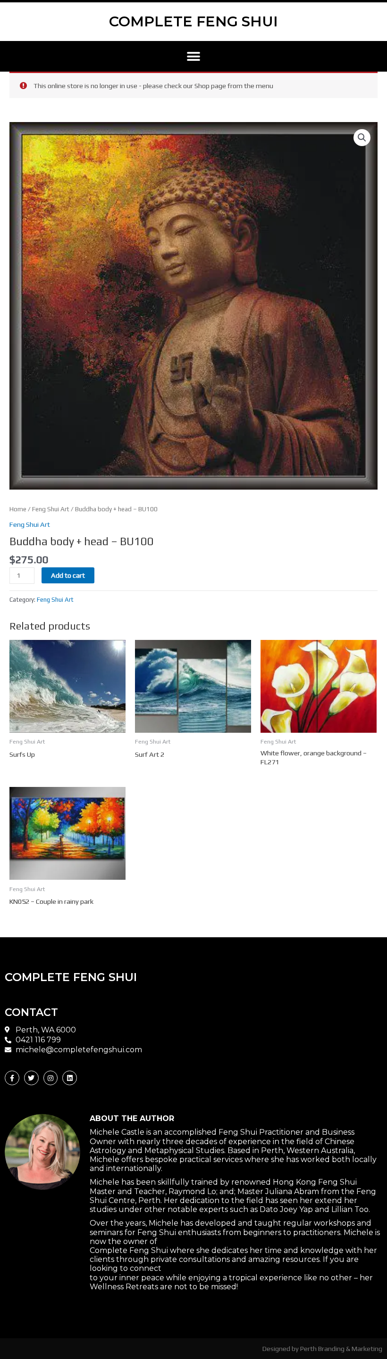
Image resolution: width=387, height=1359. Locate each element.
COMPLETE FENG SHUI (193, 21)
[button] (193, 56)
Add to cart (68, 575)
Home (17, 509)
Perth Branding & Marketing (341, 1348)
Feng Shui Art (50, 509)
